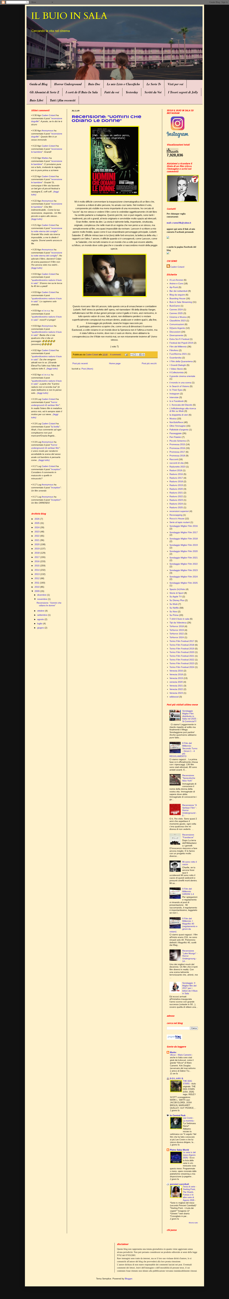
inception (55, 469)
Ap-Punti (173, 287)
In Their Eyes (176, 390)
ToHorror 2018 (176, 626)
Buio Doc (94, 84)
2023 (37, 531)
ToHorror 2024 (176, 637)
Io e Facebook (176, 401)
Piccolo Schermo (177, 441)
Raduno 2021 (176, 492)
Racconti (173, 459)
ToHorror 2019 (176, 630)
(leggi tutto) (36, 219)
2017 (37, 557)
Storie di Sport (176, 593)
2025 (37, 523)
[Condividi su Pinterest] (143, 354)
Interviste (174, 397)
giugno (41, 627)
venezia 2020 (176, 682)
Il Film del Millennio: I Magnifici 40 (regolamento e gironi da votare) (183, 925)
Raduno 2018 (176, 481)
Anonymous (47, 130)
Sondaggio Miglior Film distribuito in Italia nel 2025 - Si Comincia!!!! (190, 716)
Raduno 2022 (176, 496)
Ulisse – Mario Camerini (181, 1055)
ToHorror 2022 (176, 633)
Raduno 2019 (176, 485)
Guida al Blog (39, 84)
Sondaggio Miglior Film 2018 (183, 538)
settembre (42, 615)
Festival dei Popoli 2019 (181, 343)
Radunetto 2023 (177, 466)
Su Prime (174, 615)
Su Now (173, 611)
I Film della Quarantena (181, 361)
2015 (37, 565)
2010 (37, 587)
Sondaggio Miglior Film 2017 (183, 532)
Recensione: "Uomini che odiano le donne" (49, 604)
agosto (41, 619)
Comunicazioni (176, 324)
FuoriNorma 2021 (178, 354)
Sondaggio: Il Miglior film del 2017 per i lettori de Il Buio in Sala (190, 988)
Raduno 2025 (176, 507)
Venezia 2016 (176, 670)
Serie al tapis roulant (179, 522)
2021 (37, 540)
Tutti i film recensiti (63, 100)
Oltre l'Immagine (177, 426)
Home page (115, 363)
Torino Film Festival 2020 (181, 652)
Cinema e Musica (178, 317)
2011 (37, 582)
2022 (37, 536)
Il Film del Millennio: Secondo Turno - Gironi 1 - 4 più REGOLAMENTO (183, 749)
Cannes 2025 (176, 313)
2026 (37, 519)
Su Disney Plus (176, 600)
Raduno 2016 (176, 474)
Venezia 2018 (176, 674)
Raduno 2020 (176, 489)
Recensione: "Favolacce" (188, 836)
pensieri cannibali (179, 1184)
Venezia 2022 (176, 689)
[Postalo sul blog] (134, 354)
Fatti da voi (111, 92)
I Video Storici (176, 369)
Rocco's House (176, 518)
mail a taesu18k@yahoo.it (179, 223)
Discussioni (175, 332)
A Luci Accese (176, 280)
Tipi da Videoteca (177, 622)
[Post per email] (126, 355)
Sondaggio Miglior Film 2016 (183, 526)
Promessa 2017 (177, 452)
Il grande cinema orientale (182, 376)
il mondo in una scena (180, 382)
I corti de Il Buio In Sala (82, 92)
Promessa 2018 (177, 455)
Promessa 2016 (177, 448)
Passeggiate (175, 433)
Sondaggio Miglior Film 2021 (183, 557)
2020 (37, 544)
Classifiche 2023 (177, 320)
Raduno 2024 (176, 503)
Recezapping (175, 515)
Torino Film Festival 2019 (181, 648)
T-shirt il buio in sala (179, 619)
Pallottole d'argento (178, 429)
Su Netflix (174, 608)
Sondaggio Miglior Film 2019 (183, 545)
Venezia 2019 (176, 678)
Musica (173, 418)
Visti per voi (175, 84)
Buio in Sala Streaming (180, 302)
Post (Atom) (87, 368)
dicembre (42, 595)
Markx (173, 1052)
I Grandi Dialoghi (177, 365)
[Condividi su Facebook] (140, 354)
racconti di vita (176, 463)
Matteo (45, 158)
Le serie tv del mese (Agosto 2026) (189, 1155)
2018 (37, 553)
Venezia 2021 (176, 685)
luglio (40, 623)
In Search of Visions (179, 386)
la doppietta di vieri (178, 415)
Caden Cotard (49, 115)
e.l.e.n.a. (46, 310)
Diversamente (176, 335)
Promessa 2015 (177, 444)
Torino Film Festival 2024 (181, 667)
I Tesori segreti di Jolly (183, 92)
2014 (37, 570)
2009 (37, 591)
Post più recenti (80, 363)
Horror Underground (68, 84)
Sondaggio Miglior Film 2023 (183, 570)
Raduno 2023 (176, 500)
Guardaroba (175, 357)
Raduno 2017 (176, 478)
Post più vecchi (149, 363)
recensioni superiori (179, 511)
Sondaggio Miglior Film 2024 (183, 576)
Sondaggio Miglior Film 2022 (183, 564)
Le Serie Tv (154, 84)
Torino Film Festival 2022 (181, 659)
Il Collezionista (176, 372)
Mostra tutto (193, 1223)
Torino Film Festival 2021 (181, 656)
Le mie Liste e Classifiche (123, 84)
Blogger (128, 1278)
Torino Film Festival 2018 (181, 645)
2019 (37, 548)
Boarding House (177, 298)
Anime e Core (176, 283)
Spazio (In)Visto (177, 589)
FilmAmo (173, 350)
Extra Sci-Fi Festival (179, 339)
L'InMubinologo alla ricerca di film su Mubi (182, 409)
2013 (37, 574)
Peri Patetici (175, 437)
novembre (42, 599)
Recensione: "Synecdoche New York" (188, 778)
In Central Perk (178, 1115)
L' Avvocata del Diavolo (180, 405)
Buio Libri (36, 100)
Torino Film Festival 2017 (181, 641)
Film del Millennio (178, 346)
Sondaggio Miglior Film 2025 (183, 583)
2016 (37, 561)
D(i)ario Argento (177, 328)
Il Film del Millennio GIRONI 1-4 (188, 891)
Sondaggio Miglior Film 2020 (183, 551)
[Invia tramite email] (131, 354)
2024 (37, 527)
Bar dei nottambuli (178, 291)
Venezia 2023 (176, 693)
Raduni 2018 (175, 470)
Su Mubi (173, 604)
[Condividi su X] (137, 354)
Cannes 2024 (176, 309)
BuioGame (174, 306)
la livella (55, 426)
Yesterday (132, 92)
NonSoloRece (176, 422)
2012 (37, 578)
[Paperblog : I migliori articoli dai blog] (174, 1039)
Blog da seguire (177, 294)
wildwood (174, 696)
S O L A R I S (176, 1078)
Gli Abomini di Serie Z (44, 92)
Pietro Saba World (179, 1150)
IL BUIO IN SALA (69, 16)
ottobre (41, 610)
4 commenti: (116, 355)
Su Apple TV (175, 596)
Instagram (174, 393)
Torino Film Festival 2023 (181, 663)
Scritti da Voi (153, 92)
